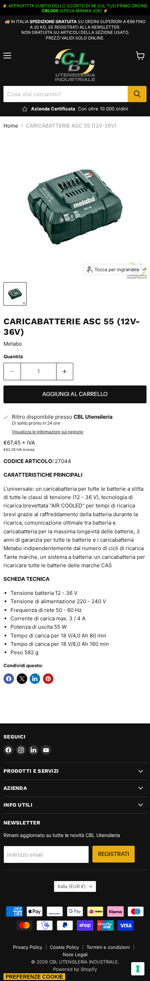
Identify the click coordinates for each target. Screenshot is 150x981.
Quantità (13, 356)
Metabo (12, 343)
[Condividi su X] (22, 678)
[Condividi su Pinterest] (48, 678)
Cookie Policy (64, 947)
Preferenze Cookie (34, 977)
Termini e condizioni (108, 947)
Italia (72, 886)
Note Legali (75, 954)
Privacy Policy (27, 947)
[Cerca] (137, 94)
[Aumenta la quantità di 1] (65, 371)
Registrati (113, 854)
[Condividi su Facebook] (8, 678)
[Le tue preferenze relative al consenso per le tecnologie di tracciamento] (137, 968)
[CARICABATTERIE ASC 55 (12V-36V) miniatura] (15, 294)
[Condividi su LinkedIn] (35, 678)
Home (10, 126)
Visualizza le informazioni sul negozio (47, 432)
